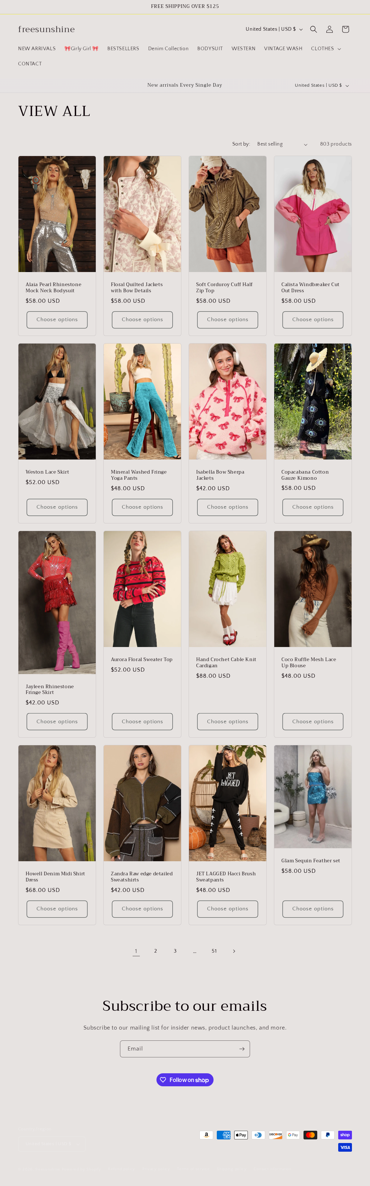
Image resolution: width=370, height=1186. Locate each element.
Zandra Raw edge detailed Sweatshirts (142, 877)
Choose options (57, 320)
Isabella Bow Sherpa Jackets (220, 475)
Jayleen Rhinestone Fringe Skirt (50, 690)
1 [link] (136, 951)
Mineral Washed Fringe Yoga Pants (139, 475)
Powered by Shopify (81, 1169)
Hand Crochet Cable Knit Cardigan (226, 663)
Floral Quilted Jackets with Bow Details (137, 288)
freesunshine (47, 1169)
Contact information (272, 1169)
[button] (325, 48)
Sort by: (241, 144)
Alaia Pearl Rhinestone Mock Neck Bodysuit (53, 288)
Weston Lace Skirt (47, 472)
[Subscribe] (242, 1048)
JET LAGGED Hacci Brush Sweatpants (226, 877)
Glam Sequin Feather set (310, 861)
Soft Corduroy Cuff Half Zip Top (224, 288)
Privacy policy (156, 1169)
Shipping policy (232, 1169)
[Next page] (234, 951)
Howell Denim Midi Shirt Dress (55, 877)
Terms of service (193, 1169)
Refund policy (121, 1169)
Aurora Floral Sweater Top (142, 660)
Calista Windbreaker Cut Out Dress (310, 288)
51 (214, 951)
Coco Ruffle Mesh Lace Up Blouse (308, 663)
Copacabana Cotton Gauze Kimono (305, 475)
